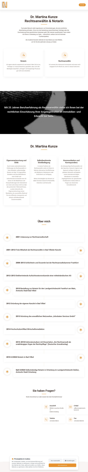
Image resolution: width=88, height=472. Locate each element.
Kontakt (82, 4)
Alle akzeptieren (62, 465)
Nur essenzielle (55, 460)
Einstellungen (70, 460)
